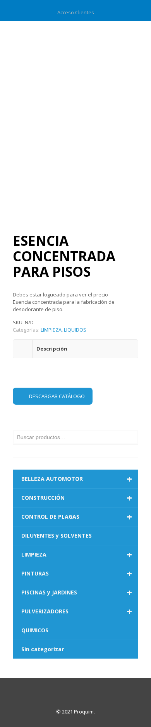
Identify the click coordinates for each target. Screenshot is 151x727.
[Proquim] (75, 36)
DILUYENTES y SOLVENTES (56, 535)
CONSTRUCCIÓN (76, 497)
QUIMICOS (34, 630)
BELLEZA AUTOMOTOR (76, 478)
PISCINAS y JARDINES (76, 592)
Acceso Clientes (75, 12)
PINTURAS (76, 573)
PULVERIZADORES (76, 611)
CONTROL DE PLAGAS (76, 516)
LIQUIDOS (75, 329)
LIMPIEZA (51, 329)
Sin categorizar (42, 649)
